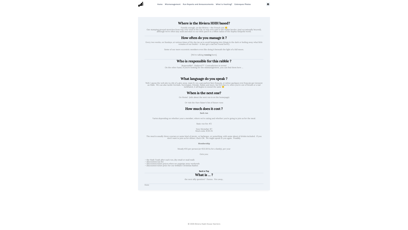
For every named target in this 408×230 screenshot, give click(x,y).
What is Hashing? (224, 4)
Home (160, 4)
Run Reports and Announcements (198, 4)
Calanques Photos (242, 4)
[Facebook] (268, 4)
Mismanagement (173, 4)
